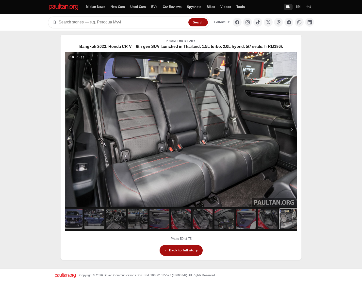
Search (198, 22)
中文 (309, 6)
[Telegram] (288, 22)
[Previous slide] (94, 129)
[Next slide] (268, 129)
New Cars (118, 7)
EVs (154, 7)
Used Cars (138, 7)
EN (288, 6)
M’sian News (95, 7)
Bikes (211, 7)
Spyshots (194, 7)
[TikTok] (257, 22)
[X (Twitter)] (268, 22)
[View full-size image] (291, 57)
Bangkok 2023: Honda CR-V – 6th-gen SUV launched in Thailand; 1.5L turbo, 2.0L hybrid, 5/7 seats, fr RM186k (181, 46)
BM (298, 6)
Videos (225, 7)
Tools (240, 7)
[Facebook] (237, 22)
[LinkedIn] (309, 22)
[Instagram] (247, 22)
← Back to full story (181, 250)
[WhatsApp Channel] (299, 22)
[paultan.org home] (63, 7)
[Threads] (278, 22)
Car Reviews (172, 7)
